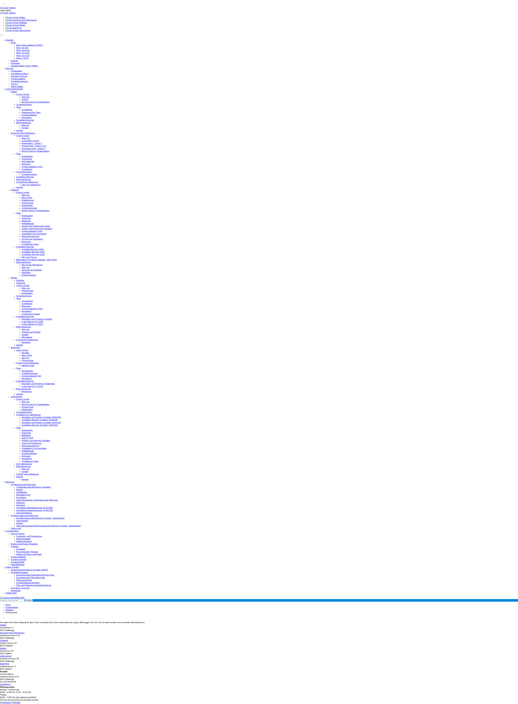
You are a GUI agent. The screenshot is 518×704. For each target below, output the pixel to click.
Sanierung (20, 283)
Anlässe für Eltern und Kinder (29, 554)
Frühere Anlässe (29, 275)
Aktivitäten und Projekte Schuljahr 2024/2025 (41, 423)
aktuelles (25, 353)
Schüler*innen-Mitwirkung (27, 474)
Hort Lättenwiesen (24, 464)
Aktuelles (9, 40)
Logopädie (20, 549)
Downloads (16, 591)
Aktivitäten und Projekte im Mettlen (37, 319)
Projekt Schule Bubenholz (27, 363)
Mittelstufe (26, 221)
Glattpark (15, 190)
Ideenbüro (26, 342)
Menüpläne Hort (23, 495)
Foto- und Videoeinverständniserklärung (33, 585)
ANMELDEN (11, 593)
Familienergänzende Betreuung (24, 516)
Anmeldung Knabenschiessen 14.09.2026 (34, 510)
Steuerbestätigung (24, 513)
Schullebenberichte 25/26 (33, 249)
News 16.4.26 (22, 48)
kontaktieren (5, 684)
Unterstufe (26, 218)
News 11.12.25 (22, 53)
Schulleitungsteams (19, 81)
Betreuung (26, 164)
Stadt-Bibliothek (18, 565)
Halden (14, 92)
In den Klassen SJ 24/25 (32, 322)
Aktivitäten (26, 273)
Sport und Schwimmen (32, 443)
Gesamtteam (27, 301)
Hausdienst (27, 118)
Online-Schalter (12, 567)
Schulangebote (11, 531)
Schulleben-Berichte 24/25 (33, 252)
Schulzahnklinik (18, 562)
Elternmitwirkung (23, 123)
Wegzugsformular (24, 580)
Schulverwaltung (18, 79)
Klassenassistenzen (30, 236)
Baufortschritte (28, 366)
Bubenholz (15, 347)
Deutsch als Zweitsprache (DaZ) (36, 226)
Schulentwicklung (24, 105)
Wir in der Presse (29, 257)
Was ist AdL (27, 198)
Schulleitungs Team (30, 244)
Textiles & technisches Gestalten (36, 440)
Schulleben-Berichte (25, 120)
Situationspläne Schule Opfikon (24, 66)
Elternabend (27, 337)
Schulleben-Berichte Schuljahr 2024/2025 (40, 425)
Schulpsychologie (18, 559)
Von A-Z (14, 84)
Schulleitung (27, 110)
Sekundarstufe (28, 161)
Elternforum (27, 391)
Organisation (16, 71)
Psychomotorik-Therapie (27, 552)
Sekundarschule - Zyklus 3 (33, 149)
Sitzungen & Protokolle (32, 270)
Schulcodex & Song (30, 141)
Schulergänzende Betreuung (23, 485)
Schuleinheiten (11, 607)
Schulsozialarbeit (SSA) (32, 167)
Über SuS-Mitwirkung (31, 185)
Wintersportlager (23, 539)
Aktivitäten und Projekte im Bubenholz (38, 384)
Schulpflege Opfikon (19, 74)
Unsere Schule (22, 94)
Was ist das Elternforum (32, 265)
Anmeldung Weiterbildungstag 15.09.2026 (34, 508)
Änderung (20, 503)
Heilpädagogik (28, 224)
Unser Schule (22, 350)
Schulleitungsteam (30, 373)
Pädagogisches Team (31, 112)
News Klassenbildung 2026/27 (29, 45)
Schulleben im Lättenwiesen (28, 415)
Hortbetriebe (21, 492)
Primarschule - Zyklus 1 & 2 (34, 146)
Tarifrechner (16, 528)
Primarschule (27, 203)
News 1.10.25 (22, 58)
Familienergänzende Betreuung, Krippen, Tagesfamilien (40, 518)
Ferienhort (20, 505)
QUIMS (25, 99)
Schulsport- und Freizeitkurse (29, 536)
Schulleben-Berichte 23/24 (33, 254)
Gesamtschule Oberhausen (23, 133)
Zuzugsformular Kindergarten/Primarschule (35, 575)
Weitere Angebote (24, 541)
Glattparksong (28, 200)
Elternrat (25, 125)
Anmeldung (21, 497)
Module (19, 490)
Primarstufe (27, 159)
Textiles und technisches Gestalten (37, 229)
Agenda (14, 61)
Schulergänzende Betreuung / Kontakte (33, 487)
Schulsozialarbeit (29, 115)
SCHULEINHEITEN (14, 89)
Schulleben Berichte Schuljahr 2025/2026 (40, 420)
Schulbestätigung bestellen (28, 583)
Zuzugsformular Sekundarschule (30, 578)
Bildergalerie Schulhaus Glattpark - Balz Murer (36, 260)
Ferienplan (15, 63)
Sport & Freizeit (17, 534)
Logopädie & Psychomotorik (34, 234)
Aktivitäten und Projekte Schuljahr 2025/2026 (41, 417)
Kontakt (25, 128)
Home (8, 605)
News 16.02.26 (22, 50)
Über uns (9, 68)
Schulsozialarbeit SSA (31, 376)
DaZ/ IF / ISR (27, 438)
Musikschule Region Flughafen (24, 544)
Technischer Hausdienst (32, 239)
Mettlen (14, 278)
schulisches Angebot (31, 314)
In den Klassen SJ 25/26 (32, 386)
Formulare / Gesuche (20, 588)
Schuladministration (19, 572)
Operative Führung (19, 76)
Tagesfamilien (22, 521)
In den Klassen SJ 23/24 (32, 324)
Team (18, 107)
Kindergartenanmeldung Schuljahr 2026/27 (29, 570)
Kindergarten (27, 156)
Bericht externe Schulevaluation (35, 102)
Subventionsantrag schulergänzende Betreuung (37, 500)
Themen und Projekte (31, 332)
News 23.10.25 (22, 56)
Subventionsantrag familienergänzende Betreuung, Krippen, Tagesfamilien (48, 526)
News (13, 43)
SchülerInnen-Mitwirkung (27, 182)
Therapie (14, 546)
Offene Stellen (17, 86)
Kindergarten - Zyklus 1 (32, 143)
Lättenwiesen (16, 397)
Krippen (19, 523)
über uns (25, 358)
